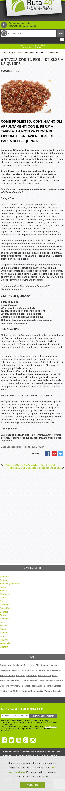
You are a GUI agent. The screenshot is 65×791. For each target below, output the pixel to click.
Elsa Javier (38, 446)
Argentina (4, 580)
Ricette (26, 446)
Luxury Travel (44, 675)
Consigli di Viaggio (8, 670)
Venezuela (5, 643)
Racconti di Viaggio (52, 686)
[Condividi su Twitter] (60, 453)
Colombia (4, 604)
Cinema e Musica (49, 665)
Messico (4, 625)
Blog (11, 53)
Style (18, 691)
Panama (4, 632)
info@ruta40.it (29, 26)
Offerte (59, 681)
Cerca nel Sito (4, 33)
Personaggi (36, 686)
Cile (2, 601)
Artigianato (18, 665)
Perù (18, 53)
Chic (38, 665)
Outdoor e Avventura (10, 686)
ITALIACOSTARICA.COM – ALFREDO (29, 464)
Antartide (4, 576)
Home (4, 53)
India (2, 622)
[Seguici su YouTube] (18, 740)
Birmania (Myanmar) (10, 583)
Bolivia (3, 587)
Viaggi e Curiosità (52, 691)
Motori (3, 681)
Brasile (3, 590)
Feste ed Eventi (7, 675)
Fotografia (21, 675)
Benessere (29, 665)
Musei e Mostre (14, 681)
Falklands (4, 615)
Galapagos (5, 618)
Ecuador (4, 612)
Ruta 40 (4, 640)
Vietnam (4, 647)
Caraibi (3, 597)
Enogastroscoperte (11, 446)
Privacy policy (51, 726)
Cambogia (5, 594)
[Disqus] (32, 514)
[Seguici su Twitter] (11, 740)
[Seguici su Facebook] (4, 740)
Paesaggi (25, 686)
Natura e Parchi (30, 681)
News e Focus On (47, 681)
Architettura (6, 665)
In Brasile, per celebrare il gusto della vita (34, 467)
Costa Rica (5, 608)
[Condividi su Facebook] (47, 453)
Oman (3, 629)
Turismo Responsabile (33, 691)
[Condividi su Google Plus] (54, 453)
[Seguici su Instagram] (33, 740)
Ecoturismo (24, 670)
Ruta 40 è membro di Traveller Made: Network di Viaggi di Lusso (32, 751)
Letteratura (31, 675)
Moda (55, 675)
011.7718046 (15, 26)
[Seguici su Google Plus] (25, 740)
